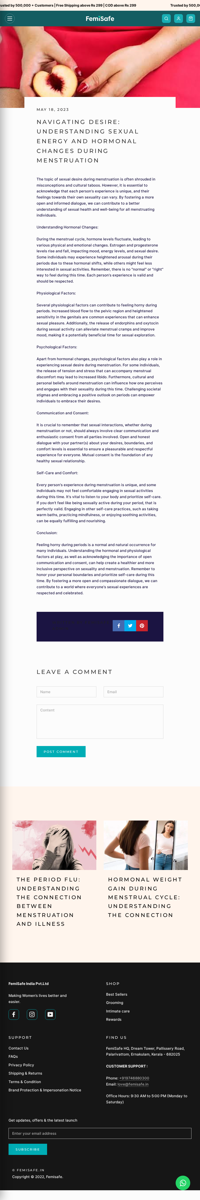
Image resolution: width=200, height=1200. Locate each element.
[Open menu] (10, 18)
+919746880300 (134, 1078)
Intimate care (118, 1011)
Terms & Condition (25, 1081)
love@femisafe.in (133, 1084)
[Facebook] (14, 1014)
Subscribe (28, 1149)
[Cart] (190, 18)
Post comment (61, 752)
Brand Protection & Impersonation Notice (45, 1090)
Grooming (114, 1002)
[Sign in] (178, 18)
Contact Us (19, 1048)
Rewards (113, 1019)
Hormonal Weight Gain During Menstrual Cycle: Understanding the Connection (145, 897)
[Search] (166, 18)
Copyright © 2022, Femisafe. (37, 1176)
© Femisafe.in (28, 1170)
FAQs (13, 1056)
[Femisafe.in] (100, 18)
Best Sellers (116, 994)
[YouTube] (50, 1014)
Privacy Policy (21, 1065)
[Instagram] (32, 1014)
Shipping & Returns (25, 1073)
